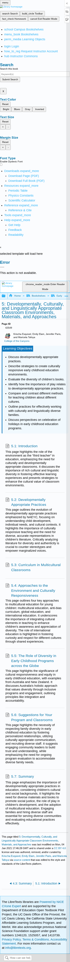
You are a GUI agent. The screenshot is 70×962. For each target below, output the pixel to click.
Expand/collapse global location (66, 295)
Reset (5, 104)
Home (17, 295)
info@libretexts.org (17, 947)
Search (7, 958)
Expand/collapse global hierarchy (5, 296)
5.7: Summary (22, 776)
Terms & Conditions (35, 939)
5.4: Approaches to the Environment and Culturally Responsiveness (33, 590)
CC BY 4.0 (60, 848)
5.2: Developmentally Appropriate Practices (28, 502)
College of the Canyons (16, 341)
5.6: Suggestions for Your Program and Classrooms (32, 717)
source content (22, 859)
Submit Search (10, 79)
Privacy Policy (11, 939)
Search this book (9, 68)
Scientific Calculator (21, 200)
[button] (15, 230)
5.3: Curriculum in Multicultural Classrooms (36, 567)
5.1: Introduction (24, 446)
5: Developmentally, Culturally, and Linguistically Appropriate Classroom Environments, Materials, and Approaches (30, 840)
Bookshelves (38, 295)
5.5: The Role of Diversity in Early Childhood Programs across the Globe (33, 661)
